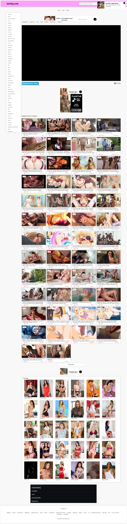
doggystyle (25, 22)
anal (42, 22)
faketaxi (46, 22)
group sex (32, 22)
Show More (71, 364)
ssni (59, 10)
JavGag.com (12, 3)
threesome (52, 22)
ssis (63, 10)
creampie (59, 22)
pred (67, 10)
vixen (37, 22)
